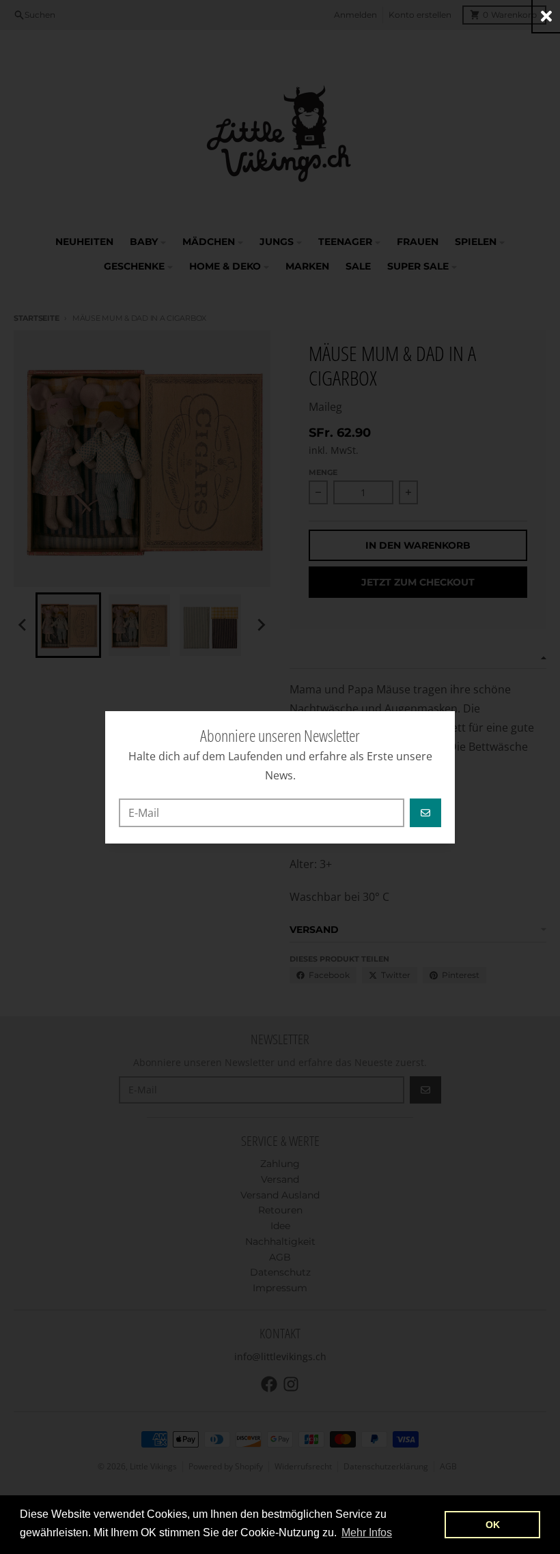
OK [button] (493, 1524)
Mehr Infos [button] (366, 1532)
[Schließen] (546, 16)
